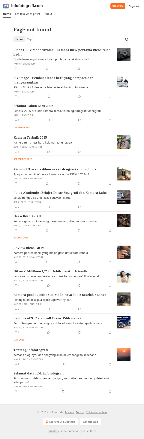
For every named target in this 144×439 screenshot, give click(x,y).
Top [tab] (29, 39)
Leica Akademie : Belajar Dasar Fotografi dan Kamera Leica (61, 193)
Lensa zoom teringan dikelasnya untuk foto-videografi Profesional (56, 276)
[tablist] (24, 39)
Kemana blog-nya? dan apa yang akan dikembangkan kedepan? (55, 355)
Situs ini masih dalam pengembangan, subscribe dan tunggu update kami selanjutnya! (61, 380)
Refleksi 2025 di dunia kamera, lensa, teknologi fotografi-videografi (57, 111)
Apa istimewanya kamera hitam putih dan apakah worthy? (51, 59)
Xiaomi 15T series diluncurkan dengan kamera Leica (55, 169)
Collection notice (96, 412)
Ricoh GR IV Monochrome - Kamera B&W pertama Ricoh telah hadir (62, 52)
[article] (72, 59)
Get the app (90, 421)
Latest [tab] (19, 39)
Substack (53, 431)
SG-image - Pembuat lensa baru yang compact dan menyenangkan (53, 80)
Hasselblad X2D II (27, 216)
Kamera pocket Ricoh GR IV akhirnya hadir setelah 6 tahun (60, 295)
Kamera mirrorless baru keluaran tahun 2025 (43, 142)
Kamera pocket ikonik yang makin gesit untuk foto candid (51, 253)
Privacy (69, 412)
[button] (7, 14)
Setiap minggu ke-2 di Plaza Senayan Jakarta (42, 197)
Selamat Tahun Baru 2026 (33, 106)
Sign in (134, 6)
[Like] (16, 68)
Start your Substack (62, 421)
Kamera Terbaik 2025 (30, 137)
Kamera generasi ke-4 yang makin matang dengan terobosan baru (56, 221)
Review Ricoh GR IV (29, 248)
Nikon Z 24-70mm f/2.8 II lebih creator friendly (51, 271)
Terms (80, 412)
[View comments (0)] (47, 68)
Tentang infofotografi (31, 350)
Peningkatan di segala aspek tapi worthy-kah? (43, 299)
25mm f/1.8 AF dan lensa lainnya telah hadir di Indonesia (51, 87)
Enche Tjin (29, 63)
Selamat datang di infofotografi (39, 373)
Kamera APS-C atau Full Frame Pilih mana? (47, 318)
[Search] (126, 39)
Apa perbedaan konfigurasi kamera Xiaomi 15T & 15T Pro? (51, 174)
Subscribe (118, 6)
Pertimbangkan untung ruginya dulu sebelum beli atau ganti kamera (58, 323)
